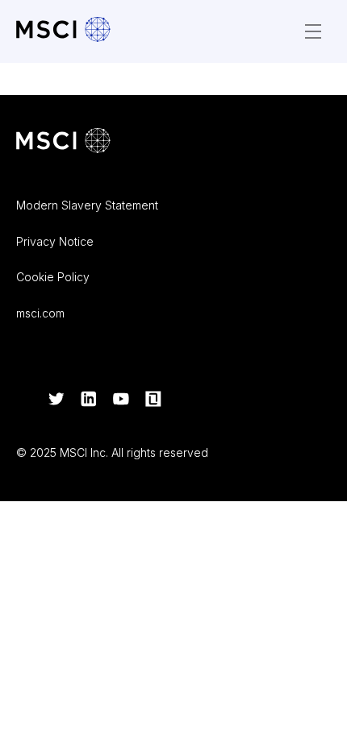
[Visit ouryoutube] (121, 400)
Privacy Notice (55, 241)
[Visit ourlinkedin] (89, 400)
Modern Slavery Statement (87, 205)
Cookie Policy (53, 277)
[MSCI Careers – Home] (63, 31)
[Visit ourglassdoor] (153, 400)
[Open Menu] (313, 31)
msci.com (40, 313)
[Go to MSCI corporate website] (63, 142)
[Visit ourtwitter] (56, 400)
